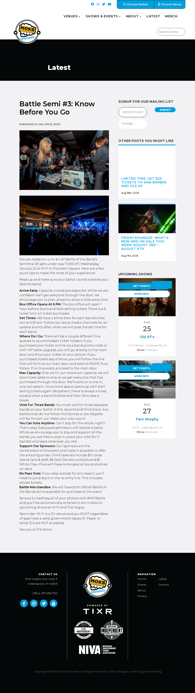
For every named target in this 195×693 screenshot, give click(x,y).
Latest (153, 16)
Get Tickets (141, 286)
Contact (163, 584)
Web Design (118, 671)
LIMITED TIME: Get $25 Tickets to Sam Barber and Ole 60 (144, 182)
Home (141, 579)
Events (141, 584)
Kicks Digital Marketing (146, 671)
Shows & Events (102, 16)
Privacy (142, 596)
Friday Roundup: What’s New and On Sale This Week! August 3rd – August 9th (145, 243)
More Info (141, 293)
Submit (165, 109)
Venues (71, 16)
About (132, 16)
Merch (171, 16)
